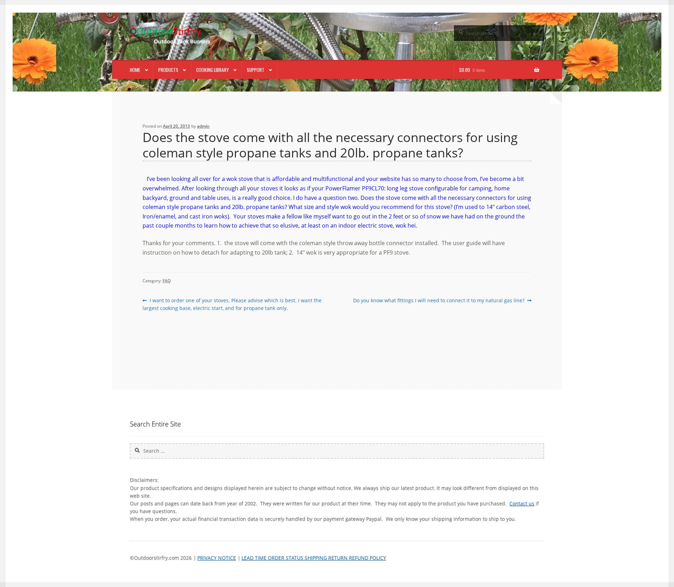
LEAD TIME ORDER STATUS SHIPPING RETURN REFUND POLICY (314, 557)
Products (168, 69)
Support (255, 69)
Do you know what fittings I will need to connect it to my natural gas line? (438, 300)
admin (203, 126)
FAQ (167, 281)
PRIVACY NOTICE (216, 557)
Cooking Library (212, 69)
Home (135, 69)
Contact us (521, 503)
